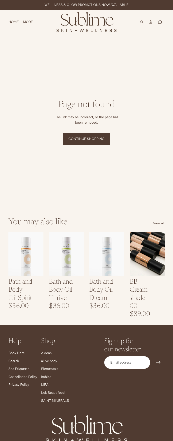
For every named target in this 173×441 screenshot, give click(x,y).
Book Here (16, 353)
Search (13, 361)
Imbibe (46, 377)
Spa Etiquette (18, 369)
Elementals (49, 369)
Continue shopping (86, 139)
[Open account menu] (150, 22)
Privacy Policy (18, 384)
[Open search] (141, 22)
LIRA (45, 384)
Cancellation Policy (22, 377)
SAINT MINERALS (55, 400)
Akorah (46, 353)
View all (159, 223)
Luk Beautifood (53, 392)
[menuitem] (28, 22)
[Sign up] (158, 362)
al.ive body (49, 361)
